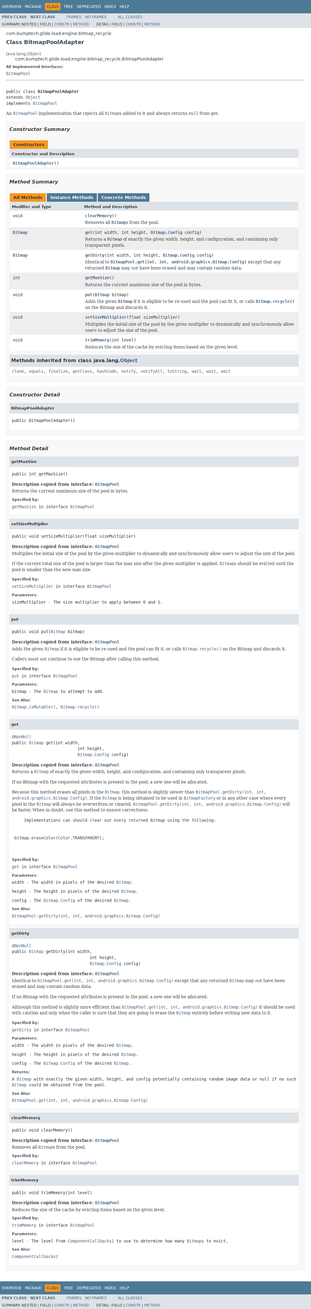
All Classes (130, 17)
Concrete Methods (123, 197)
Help (124, 7)
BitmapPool (18, 73)
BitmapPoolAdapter (33, 163)
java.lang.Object (23, 53)
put (88, 294)
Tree (68, 7)
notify (128, 371)
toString (177, 371)
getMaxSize (97, 277)
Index (110, 7)
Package (33, 7)
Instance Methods (71, 197)
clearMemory (98, 215)
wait (196, 371)
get (88, 232)
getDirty (94, 255)
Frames (74, 17)
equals (36, 371)
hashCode (106, 371)
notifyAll (151, 371)
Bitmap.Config (166, 232)
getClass (82, 371)
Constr (61, 24)
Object (33, 97)
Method (81, 24)
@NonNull (21, 736)
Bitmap (20, 232)
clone (18, 371)
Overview (11, 7)
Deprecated (89, 7)
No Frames (96, 17)
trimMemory (97, 340)
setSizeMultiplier (105, 317)
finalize (58, 371)
